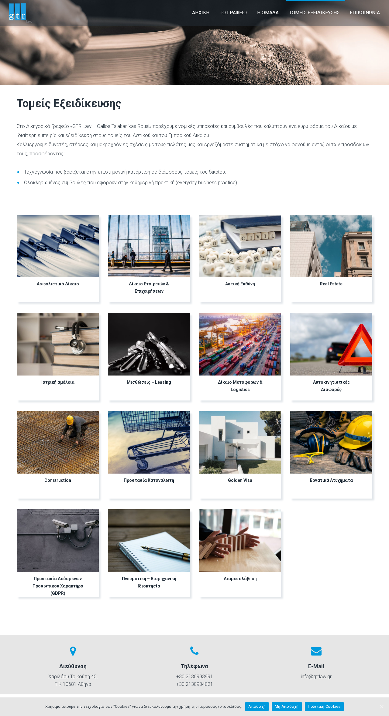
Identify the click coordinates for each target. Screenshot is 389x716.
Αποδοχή (257, 706)
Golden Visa (240, 480)
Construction (57, 480)
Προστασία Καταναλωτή (149, 480)
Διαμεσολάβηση (240, 578)
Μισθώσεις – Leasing (149, 382)
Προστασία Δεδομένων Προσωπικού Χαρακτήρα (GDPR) (58, 586)
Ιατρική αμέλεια (57, 382)
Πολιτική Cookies (324, 706)
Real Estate (331, 283)
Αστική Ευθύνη (240, 283)
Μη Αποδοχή (287, 706)
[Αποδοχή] (381, 707)
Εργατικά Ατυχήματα (331, 480)
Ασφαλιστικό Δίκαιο (58, 283)
